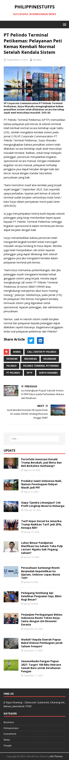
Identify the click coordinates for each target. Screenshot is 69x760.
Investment (10, 733)
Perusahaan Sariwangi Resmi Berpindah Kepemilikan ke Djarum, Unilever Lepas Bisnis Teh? (40, 573)
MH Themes (56, 756)
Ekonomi (11, 358)
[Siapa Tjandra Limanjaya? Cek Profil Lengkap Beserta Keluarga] (11, 510)
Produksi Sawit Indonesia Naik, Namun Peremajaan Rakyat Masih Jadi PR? (41, 484)
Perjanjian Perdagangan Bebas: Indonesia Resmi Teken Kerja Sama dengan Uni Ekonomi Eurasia (42, 619)
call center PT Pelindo (41, 351)
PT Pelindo (13, 372)
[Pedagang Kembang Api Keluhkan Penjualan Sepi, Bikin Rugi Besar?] (11, 600)
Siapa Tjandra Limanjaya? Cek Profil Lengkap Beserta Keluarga (42, 504)
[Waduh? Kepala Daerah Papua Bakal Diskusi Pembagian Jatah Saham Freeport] (11, 647)
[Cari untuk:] (34, 439)
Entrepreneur (11, 728)
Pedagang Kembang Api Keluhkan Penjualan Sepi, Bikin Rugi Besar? (41, 596)
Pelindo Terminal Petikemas (41, 365)
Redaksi (37, 59)
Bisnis (17, 351)
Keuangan (49, 358)
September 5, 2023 (17, 59)
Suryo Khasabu (48, 372)
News (7, 739)
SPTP (29, 372)
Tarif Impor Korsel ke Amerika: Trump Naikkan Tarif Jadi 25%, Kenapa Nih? (41, 524)
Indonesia (30, 358)
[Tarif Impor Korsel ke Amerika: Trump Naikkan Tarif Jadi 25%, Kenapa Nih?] (11, 528)
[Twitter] (31, 340)
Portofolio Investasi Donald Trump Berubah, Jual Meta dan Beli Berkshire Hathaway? (41, 462)
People (8, 745)
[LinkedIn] (40, 340)
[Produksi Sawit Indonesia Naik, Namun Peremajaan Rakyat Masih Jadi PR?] (11, 488)
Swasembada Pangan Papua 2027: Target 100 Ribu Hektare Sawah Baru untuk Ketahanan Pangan (41, 666)
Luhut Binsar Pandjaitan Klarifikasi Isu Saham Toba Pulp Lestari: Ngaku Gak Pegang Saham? (42, 548)
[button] (64, 24)
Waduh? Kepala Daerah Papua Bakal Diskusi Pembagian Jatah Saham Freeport (42, 643)
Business (9, 722)
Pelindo (11, 365)
